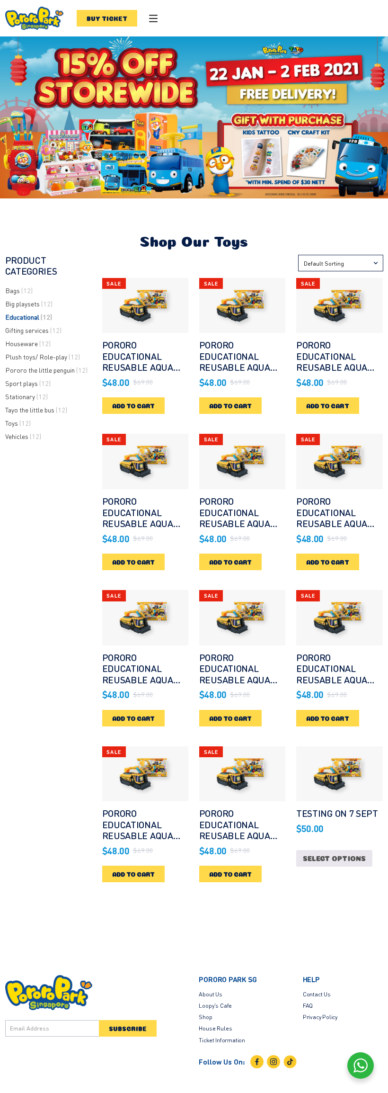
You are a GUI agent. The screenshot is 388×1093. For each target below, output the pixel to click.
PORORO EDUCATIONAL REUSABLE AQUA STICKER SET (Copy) (242, 362)
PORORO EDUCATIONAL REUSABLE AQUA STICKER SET (137, 362)
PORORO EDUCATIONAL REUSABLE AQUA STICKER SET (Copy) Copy (339, 367)
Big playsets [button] (29, 303)
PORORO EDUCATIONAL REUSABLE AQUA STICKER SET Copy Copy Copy (335, 679)
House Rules (215, 1028)
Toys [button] (18, 423)
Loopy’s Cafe (215, 1005)
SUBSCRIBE (128, 1028)
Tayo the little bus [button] (36, 409)
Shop (205, 1017)
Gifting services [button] (33, 330)
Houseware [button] (28, 343)
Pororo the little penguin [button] (46, 370)
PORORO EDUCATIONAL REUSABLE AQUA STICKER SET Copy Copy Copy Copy (141, 835)
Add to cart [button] (133, 405)
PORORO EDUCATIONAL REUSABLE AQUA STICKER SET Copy (141, 518)
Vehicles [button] (23, 436)
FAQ (308, 1005)
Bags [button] (19, 290)
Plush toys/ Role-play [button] (42, 356)
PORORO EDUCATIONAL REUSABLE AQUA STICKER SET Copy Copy (141, 679)
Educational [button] (28, 317)
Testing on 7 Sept (337, 813)
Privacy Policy (320, 1017)
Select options (334, 858)
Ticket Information (222, 1040)
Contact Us (317, 994)
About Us (210, 994)
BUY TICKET (107, 18)
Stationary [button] (26, 396)
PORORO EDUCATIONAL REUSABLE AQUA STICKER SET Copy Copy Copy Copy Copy (238, 841)
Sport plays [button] (28, 383)
